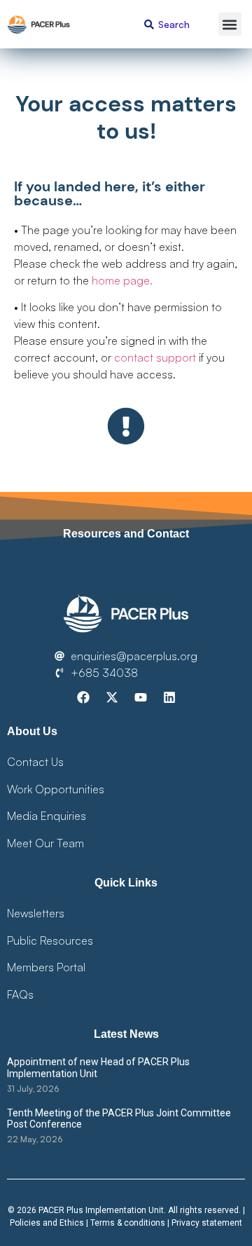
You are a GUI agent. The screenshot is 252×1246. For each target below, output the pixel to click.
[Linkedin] (169, 697)
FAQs (20, 994)
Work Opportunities (55, 789)
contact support (155, 357)
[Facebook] (83, 697)
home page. (122, 280)
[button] (229, 24)
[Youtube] (140, 697)
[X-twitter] (112, 697)
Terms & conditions (127, 1223)
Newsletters (35, 913)
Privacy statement (207, 1223)
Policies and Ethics (47, 1223)
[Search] (149, 24)
